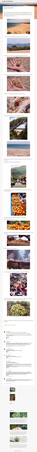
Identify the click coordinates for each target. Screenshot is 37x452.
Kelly (6, 341)
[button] (4, 10)
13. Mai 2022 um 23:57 (9, 376)
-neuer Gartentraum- (7, 1)
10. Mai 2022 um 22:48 (9, 346)
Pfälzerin (7, 378)
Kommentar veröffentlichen (7, 383)
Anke (6, 331)
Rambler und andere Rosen (13, 430)
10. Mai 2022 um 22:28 (9, 339)
